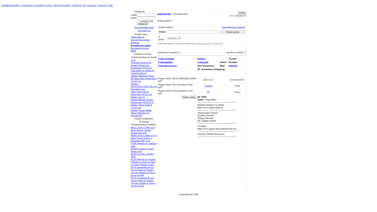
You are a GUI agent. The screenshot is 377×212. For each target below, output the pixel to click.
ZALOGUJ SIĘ (105, 5)
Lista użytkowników (140, 40)
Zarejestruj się (144, 30)
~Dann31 (208, 86)
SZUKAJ (91, 5)
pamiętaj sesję (146, 21)
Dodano (201, 58)
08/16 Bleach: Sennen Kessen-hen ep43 (141, 131)
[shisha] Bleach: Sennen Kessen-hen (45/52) (142, 100)
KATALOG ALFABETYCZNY (37, 5)
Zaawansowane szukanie (233, 27)
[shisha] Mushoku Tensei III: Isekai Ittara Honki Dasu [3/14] (144, 77)
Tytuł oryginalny (166, 58)
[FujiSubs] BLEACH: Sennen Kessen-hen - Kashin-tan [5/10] (141, 64)
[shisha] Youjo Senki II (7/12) (142, 105)
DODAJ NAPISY (62, 5)
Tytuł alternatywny (167, 65)
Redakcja (135, 42)
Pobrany (233, 65)
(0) (208, 92)
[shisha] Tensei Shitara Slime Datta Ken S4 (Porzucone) (141, 112)
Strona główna (137, 37)
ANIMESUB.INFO (10, 5)
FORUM (77, 5)
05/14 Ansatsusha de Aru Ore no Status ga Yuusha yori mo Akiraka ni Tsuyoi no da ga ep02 (143, 182)
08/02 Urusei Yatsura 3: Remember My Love (142, 139)
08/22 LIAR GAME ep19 (143, 127)
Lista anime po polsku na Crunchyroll (142, 70)
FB (84, 5)
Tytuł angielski (165, 62)
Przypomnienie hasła (144, 27)
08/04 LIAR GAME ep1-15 (144, 135)
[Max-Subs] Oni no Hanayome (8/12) (140, 92)
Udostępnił (202, 62)
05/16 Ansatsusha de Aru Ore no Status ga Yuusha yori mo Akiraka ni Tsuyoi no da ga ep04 (143, 171)
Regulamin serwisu (140, 48)
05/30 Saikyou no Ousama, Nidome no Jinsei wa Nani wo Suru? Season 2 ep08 (143, 162)
